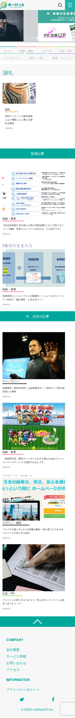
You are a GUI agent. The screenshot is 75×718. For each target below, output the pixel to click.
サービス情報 (16, 656)
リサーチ (46, 51)
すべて (8, 51)
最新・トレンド (61, 58)
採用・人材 (36, 58)
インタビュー (12, 58)
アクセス (13, 669)
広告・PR (65, 51)
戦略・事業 (26, 51)
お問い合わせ (16, 662)
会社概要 (13, 649)
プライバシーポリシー (23, 689)
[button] (2, 26)
